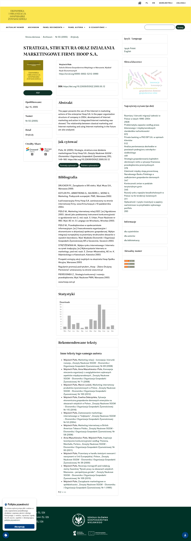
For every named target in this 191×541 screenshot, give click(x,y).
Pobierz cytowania (89, 165)
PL (147, 3)
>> (65, 492)
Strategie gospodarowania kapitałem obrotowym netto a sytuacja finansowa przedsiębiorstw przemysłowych (142, 161)
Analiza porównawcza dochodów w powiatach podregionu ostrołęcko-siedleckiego (140, 149)
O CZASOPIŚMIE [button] (97, 27)
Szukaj (180, 27)
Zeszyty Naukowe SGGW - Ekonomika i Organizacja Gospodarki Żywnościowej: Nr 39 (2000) (90, 459)
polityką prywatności (12, 520)
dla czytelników (131, 231)
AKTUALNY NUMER (15, 27)
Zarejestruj (166, 3)
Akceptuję (19, 526)
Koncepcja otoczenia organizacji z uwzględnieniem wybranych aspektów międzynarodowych (88, 372)
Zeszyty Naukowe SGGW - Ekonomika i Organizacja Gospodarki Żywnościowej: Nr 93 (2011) (89, 447)
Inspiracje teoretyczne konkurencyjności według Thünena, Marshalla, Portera (88, 440)
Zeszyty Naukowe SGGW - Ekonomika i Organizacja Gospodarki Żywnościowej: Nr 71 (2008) (86, 378)
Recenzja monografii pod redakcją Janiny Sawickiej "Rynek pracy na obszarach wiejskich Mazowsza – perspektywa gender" (88, 468)
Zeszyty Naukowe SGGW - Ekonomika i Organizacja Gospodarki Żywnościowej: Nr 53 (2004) (90, 419)
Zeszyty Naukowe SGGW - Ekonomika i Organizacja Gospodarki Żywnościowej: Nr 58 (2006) (89, 431)
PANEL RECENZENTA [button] (53, 27)
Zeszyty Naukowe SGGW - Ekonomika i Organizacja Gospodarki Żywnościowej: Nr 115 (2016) (90, 406)
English (127, 51)
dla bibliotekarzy (132, 240)
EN (153, 3)
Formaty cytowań (68, 165)
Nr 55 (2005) (61, 37)
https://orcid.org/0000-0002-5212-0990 (78, 73)
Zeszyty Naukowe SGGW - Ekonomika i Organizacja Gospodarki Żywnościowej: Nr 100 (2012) (90, 391)
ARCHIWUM (33, 27)
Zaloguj (181, 3)
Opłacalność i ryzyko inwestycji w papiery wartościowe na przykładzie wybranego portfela (143, 205)
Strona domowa (32, 37)
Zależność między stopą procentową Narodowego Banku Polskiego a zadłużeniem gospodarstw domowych (141, 174)
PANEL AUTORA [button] (76, 27)
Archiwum (47, 37)
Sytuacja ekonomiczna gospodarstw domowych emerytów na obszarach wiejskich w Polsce (88, 400)
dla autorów (129, 236)
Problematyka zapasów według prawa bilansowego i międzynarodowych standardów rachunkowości (141, 128)
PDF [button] (38, 93)
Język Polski (130, 48)
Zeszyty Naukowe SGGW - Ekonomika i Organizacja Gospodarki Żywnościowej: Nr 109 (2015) (88, 475)
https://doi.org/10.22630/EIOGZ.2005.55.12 (84, 86)
